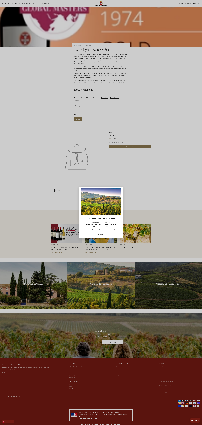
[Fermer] (120, 189)
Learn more (101, 234)
